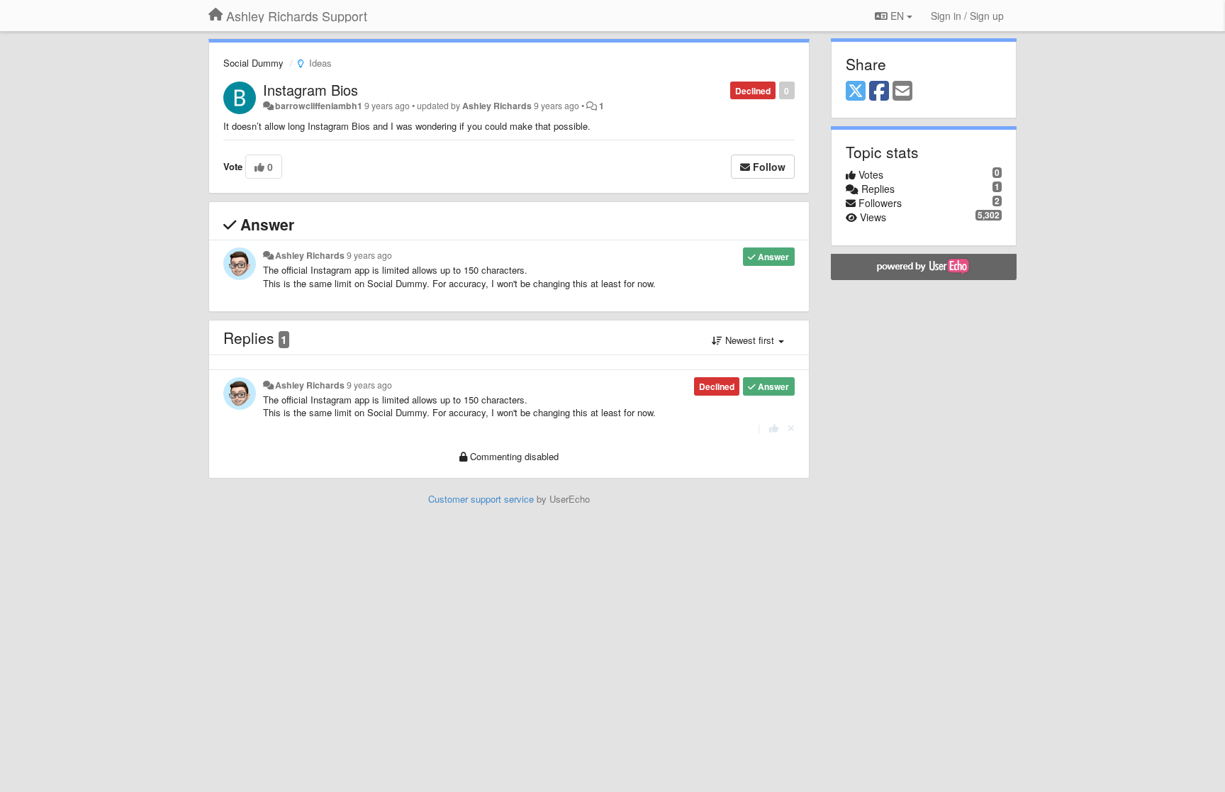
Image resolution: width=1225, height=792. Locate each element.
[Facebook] (879, 91)
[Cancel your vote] (791, 428)
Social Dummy (253, 62)
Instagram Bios (310, 89)
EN (897, 16)
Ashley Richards (497, 105)
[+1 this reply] (773, 428)
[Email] (902, 91)
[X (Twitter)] (856, 91)
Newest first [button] (749, 340)
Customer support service (481, 499)
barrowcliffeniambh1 (318, 105)
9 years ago (369, 255)
